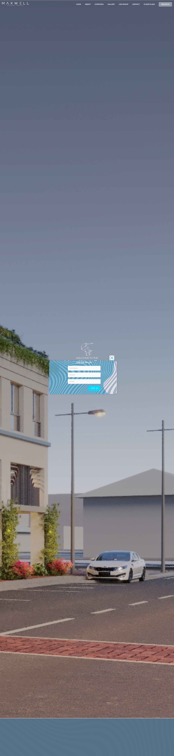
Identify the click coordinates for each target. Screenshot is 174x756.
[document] (87, 378)
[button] (111, 357)
